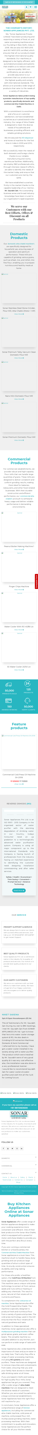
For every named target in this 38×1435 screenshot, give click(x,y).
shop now (18, 784)
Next (2, 761)
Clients (30, 1177)
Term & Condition (7, 1191)
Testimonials (7, 1180)
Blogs (18, 1182)
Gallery (22, 1177)
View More (18, 314)
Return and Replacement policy (24, 1191)
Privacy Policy (19, 1193)
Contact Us (18, 1180)
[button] (3, 16)
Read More (18, 890)
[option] (6, 1093)
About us (13, 1177)
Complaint (29, 1180)
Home (5, 1177)
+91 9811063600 (19, 1108)
